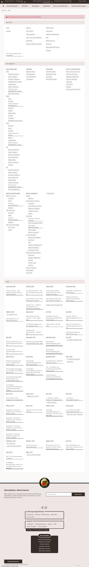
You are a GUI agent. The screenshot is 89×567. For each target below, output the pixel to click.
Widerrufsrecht (50, 40)
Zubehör (10, 115)
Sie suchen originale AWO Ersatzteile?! (13, 54)
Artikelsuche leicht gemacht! (54, 305)
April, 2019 (9, 393)
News (80, 1)
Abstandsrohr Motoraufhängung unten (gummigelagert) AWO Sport (54, 343)
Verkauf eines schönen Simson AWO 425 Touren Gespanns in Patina (53, 292)
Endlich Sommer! (52, 402)
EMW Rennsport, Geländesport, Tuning (14, 143)
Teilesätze (11, 118)
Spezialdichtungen (51, 79)
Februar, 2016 (50, 405)
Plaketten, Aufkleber (34, 208)
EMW (7, 123)
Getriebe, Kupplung (14, 79)
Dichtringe (49, 76)
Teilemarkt (29, 273)
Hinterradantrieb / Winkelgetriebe (13, 104)
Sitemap (48, 50)
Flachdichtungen (51, 71)
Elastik (10, 230)
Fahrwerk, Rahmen (13, 74)
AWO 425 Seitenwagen (12, 225)
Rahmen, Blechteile (71, 79)
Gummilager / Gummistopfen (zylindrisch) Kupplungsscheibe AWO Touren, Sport (34, 371)
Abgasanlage (12, 84)
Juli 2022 (48, 312)
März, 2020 (69, 356)
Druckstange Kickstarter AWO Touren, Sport (73, 333)
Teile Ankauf (29, 31)
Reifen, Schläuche (31, 268)
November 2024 (10, 286)
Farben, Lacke (32, 262)
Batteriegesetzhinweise (53, 47)
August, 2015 (50, 441)
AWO (7, 71)
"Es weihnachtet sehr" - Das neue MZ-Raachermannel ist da (34, 292)
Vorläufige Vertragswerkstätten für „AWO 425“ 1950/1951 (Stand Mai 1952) (54, 412)
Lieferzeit (48, 44)
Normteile (29, 216)
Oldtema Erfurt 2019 (33, 396)
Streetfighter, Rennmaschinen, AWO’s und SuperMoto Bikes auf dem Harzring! (14, 465)
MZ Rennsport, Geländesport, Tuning (14, 186)
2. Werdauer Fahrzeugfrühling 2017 (72, 399)
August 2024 (49, 286)
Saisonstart (70, 361)
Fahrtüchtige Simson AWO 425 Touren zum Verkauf (53, 299)
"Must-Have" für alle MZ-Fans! (53, 325)
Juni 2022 (68, 312)
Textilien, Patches (33, 211)
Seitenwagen (30, 270)
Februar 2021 (10, 356)
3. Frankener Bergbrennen (74, 340)
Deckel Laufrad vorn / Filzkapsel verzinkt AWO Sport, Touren (73, 298)
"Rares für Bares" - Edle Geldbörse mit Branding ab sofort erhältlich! (14, 292)
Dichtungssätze (30, 74)
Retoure (28, 28)
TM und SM (11, 227)
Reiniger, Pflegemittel (34, 257)
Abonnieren (78, 494)
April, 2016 (29, 405)
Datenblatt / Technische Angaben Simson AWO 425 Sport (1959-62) (14, 411)
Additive (30, 260)
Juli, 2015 (68, 441)
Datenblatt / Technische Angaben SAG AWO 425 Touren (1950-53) (13, 435)
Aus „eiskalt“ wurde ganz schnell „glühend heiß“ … (73, 411)
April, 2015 (9, 452)
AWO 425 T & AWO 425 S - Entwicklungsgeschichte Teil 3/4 (74, 326)
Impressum (49, 31)
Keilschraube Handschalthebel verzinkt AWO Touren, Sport (33, 362)
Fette (29, 242)
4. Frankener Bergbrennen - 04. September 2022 (34, 325)
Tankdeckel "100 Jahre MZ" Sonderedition (74, 291)
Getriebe (10, 101)
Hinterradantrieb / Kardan (13, 134)
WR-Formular (50, 28)
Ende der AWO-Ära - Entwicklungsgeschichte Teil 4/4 (74, 318)
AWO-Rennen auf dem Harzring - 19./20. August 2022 (33, 318)
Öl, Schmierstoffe (31, 235)
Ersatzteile (31, 203)
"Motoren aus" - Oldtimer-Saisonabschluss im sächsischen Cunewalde (33, 306)
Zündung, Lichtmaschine (73, 89)
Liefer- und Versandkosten (33, 37)
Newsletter (29, 40)
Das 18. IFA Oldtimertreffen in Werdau (14, 457)
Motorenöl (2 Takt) (33, 250)
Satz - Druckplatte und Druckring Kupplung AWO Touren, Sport (53, 369)
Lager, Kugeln (32, 230)
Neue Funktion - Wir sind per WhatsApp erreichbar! (34, 299)
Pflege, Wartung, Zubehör (33, 252)
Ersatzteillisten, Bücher (35, 206)
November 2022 (70, 286)
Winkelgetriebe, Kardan (15, 81)
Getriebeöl (31, 240)
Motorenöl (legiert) (33, 247)
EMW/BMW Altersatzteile (15, 120)
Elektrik (10, 110)
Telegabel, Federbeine (72, 76)
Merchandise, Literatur (32, 201)
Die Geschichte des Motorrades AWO (31, 446)
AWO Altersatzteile (13, 93)
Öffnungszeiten (30, 34)
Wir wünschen (11, 443)
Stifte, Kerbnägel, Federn (35, 223)
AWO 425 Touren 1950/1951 (75, 414)
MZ (7, 167)
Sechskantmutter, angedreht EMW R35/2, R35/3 (54, 362)
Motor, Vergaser (12, 76)
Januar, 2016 (69, 405)
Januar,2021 (29, 356)
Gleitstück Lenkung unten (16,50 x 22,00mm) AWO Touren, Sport (13, 362)
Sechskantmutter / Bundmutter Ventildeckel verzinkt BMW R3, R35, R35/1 (54, 377)
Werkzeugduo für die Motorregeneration (12, 319)
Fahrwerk (11, 108)
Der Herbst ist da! (12, 314)
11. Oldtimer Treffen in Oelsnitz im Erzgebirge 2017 (54, 399)
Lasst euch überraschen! (14, 446)
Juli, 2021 (68, 337)
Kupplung (69, 81)
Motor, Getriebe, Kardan (73, 71)
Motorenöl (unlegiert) (34, 237)
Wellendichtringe (51, 74)
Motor (10, 98)
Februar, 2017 (10, 405)
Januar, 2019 (29, 393)
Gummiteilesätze (31, 76)
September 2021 (51, 337)
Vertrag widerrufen (13, 561)
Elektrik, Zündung (13, 86)
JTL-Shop (81, 565)
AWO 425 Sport (10, 210)
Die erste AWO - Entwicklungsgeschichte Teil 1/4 (14, 351)
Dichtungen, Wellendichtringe (33, 226)
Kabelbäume (50, 193)
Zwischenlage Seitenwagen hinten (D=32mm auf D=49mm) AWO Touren (14, 378)
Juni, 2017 (49, 393)
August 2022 (29, 312)
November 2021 (30, 337)
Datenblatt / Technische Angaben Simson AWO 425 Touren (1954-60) (14, 427)
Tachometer (69, 84)
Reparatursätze (30, 71)
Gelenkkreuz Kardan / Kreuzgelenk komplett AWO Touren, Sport (54, 318)
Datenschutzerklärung (52, 34)
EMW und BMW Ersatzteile (34, 44)
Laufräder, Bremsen (72, 74)
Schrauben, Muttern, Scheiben (34, 219)
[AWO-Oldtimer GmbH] (3, 6)
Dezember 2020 (50, 356)
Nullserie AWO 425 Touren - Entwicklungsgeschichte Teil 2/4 (14, 343)
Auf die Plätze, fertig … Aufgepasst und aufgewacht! (14, 399)
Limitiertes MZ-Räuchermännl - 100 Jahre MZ (33, 332)
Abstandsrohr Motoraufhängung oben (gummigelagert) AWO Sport (54, 351)
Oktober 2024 (30, 286)
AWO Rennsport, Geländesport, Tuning (14, 90)
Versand (26, 564)
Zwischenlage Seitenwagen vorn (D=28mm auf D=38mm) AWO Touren (14, 370)
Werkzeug (31, 255)
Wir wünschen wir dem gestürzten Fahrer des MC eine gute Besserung (53, 447)
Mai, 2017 (69, 393)
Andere (30, 213)
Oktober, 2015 (30, 441)
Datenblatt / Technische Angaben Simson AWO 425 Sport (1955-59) (14, 419)
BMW (7, 96)
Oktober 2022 (10, 312)
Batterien (31, 198)
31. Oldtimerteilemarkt (73, 359)
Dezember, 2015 (11, 441)
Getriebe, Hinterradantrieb (13, 204)
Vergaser (68, 86)
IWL (7, 147)
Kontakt (84, 1)
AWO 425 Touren (11, 196)
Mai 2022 (8, 337)
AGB (47, 37)
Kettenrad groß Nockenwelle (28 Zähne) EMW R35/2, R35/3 (34, 342)
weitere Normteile (33, 232)
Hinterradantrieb (13, 157)
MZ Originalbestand (14, 189)
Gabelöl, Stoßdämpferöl (35, 245)
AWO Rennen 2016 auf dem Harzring (34, 411)
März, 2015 (29, 452)
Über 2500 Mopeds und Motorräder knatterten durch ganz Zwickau (74, 447)
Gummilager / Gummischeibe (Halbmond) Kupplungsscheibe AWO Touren (14, 387)
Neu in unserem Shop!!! (34, 454)
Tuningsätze (29, 79)
